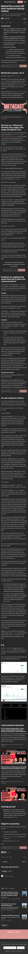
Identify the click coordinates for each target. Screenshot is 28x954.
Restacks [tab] (10, 871)
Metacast (3, 81)
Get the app (20, 947)
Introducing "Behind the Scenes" (10, 915)
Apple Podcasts (10, 744)
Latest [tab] (6, 888)
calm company (16, 490)
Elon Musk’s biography (18, 416)
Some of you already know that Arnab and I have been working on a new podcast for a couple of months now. (10, 908)
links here (15, 817)
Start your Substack (10, 947)
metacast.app (18, 85)
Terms (17, 944)
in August (14, 633)
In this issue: (4, 897)
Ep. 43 (7, 55)
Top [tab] (2, 888)
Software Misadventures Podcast (9, 136)
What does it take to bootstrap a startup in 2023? (10, 918)
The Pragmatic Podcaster (12, 837)
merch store (17, 841)
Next (23, 861)
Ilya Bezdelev (7, 18)
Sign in (25, 2)
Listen (25, 18)
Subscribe (20, 2)
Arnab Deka (17, 898)
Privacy (13, 944)
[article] (14, 896)
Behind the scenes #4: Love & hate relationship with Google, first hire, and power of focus (9, 893)
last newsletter (8, 648)
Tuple (2, 353)
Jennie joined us (22, 284)
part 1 (15, 179)
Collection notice (23, 944)
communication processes (13, 290)
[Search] (25, 888)
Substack (7, 951)
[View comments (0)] (7, 22)
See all (4, 925)
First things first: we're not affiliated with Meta (8, 904)
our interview (16, 135)
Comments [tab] (4, 871)
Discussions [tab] (11, 888)
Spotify (16, 744)
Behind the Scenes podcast (20, 92)
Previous (5, 861)
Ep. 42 (7, 49)
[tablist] (7, 871)
